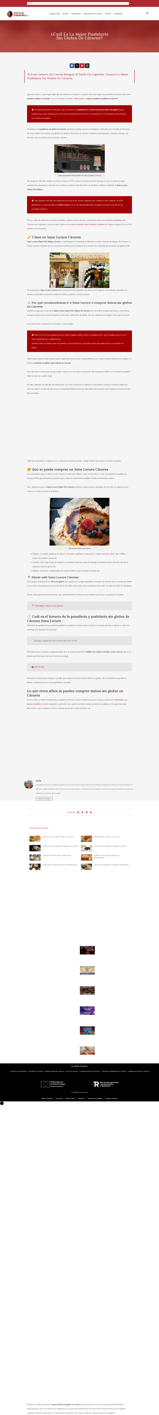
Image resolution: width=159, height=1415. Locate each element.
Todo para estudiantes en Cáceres (114, 1071)
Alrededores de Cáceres (27, 987)
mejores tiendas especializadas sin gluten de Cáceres (92, 224)
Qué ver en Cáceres (25, 971)
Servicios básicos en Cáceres (28, 982)
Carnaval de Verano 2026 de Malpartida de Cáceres (116, 989)
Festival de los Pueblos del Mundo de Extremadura (116, 949)
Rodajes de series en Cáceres (138, 1071)
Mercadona (80, 98)
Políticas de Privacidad (46, 1098)
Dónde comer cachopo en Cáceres (106, 837)
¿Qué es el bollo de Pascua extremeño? (56, 855)
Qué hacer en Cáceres (26, 974)
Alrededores (118, 14)
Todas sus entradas (44, 799)
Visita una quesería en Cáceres (109, 1049)
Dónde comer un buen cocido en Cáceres (57, 837)
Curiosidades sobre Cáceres (28, 990)
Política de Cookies (70, 1098)
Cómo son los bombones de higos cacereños (110, 846)
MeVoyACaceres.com (80, 1092)
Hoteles (65, 14)
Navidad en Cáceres (36, 1071)
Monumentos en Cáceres (93, 14)
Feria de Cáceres (72, 1071)
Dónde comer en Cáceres (27, 969)
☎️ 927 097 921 (37, 667)
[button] (78, 812)
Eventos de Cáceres (25, 985)
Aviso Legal (59, 1098)
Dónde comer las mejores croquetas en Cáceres (60, 846)
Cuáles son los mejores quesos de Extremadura (59, 865)
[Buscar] (130, 3)
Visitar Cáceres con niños (27, 979)
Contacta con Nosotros (18, 1071)
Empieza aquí (55, 14)
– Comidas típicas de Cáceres (89, 1071)
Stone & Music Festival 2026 (107, 1029)
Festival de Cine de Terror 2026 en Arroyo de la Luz (117, 1009)
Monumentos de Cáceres (27, 977)
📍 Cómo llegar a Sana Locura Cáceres (47, 606)
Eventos (108, 14)
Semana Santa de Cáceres (54, 1071)
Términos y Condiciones (112, 1098)
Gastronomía (76, 14)
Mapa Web (81, 1098)
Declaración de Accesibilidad (95, 1098)
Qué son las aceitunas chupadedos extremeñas (111, 865)
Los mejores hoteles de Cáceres (29, 966)
